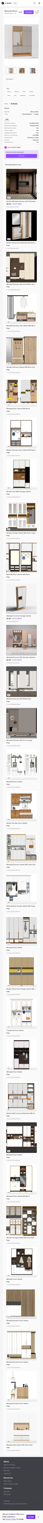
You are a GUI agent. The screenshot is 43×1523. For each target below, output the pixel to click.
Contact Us (7, 1473)
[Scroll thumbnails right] (36, 70)
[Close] (38, 10)
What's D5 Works (9, 1465)
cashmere (23, 95)
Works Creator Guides (11, 1484)
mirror (24, 91)
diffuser (16, 91)
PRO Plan (7, 1470)
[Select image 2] (22, 71)
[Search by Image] (8, 171)
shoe (8, 95)
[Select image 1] (11, 71)
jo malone (32, 95)
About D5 (7, 1491)
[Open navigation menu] (39, 3)
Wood (9, 91)
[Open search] (35, 3)
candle (31, 91)
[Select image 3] (33, 71)
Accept (31, 1517)
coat (15, 95)
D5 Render (7, 1494)
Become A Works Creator (12, 1468)
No (38, 142)
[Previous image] (7, 41)
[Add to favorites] (35, 171)
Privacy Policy (11, 1519)
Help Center (8, 1481)
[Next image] (35, 41)
